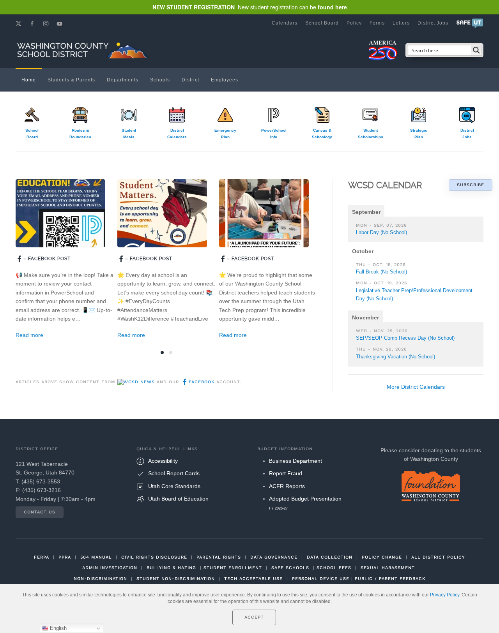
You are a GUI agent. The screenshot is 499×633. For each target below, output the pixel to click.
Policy (354, 23)
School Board (322, 23)
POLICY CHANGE (382, 557)
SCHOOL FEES (334, 567)
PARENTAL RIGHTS (218, 557)
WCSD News (139, 381)
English (57, 628)
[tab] (162, 352)
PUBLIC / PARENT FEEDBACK (390, 578)
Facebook (201, 381)
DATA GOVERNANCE (273, 557)
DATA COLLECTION (329, 557)
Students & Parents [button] (71, 80)
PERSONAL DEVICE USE (320, 578)
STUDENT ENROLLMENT (232, 567)
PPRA (64, 557)
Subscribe (470, 184)
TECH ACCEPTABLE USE (253, 578)
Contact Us (39, 512)
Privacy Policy (444, 595)
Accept (254, 617)
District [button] (190, 80)
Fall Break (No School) (381, 272)
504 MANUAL (96, 557)
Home (28, 80)
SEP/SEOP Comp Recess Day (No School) (405, 338)
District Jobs (433, 23)
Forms (377, 23)
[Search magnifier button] (476, 50)
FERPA (41, 557)
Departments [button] (122, 80)
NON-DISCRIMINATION (100, 578)
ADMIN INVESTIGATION (109, 567)
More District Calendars (416, 387)
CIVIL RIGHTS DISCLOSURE (154, 557)
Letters (401, 23)
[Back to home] (84, 50)
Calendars (284, 23)
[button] (469, 23)
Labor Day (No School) (381, 232)
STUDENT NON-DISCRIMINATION (175, 578)
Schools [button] (160, 80)
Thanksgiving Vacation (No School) (395, 357)
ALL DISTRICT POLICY (438, 557)
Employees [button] (224, 80)
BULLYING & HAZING (171, 567)
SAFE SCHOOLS (290, 567)
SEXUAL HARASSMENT (388, 567)
